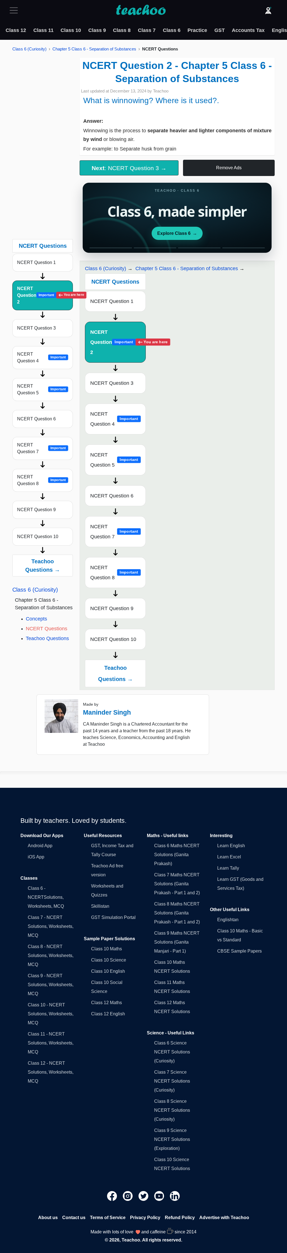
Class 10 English (108, 971)
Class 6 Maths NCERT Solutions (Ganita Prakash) (177, 854)
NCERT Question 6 (36, 418)
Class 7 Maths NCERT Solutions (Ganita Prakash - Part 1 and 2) (177, 883)
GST (219, 30)
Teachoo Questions (47, 638)
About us (48, 1217)
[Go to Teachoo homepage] (140, 10)
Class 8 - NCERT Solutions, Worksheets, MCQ (50, 955)
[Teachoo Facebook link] (112, 1195)
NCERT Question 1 (36, 262)
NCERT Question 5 (41, 389)
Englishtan (228, 919)
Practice (197, 30)
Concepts (36, 619)
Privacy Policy (145, 1217)
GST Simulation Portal (113, 917)
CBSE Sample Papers (239, 951)
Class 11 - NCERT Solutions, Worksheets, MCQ (50, 1043)
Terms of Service (108, 1217)
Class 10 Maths (106, 948)
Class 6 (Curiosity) (29, 49)
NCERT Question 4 (41, 357)
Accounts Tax (248, 30)
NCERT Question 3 (36, 328)
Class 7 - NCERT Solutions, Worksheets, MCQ (50, 926)
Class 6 (171, 30)
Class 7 (147, 30)
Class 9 (97, 30)
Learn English (231, 845)
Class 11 (43, 30)
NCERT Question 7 (41, 448)
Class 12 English (108, 1013)
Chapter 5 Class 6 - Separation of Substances (94, 49)
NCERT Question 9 (36, 509)
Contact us (73, 1217)
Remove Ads (229, 167)
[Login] (268, 10)
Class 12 (16, 30)
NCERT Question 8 (41, 480)
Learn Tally (228, 868)
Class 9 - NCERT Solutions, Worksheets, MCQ (50, 984)
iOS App (36, 856)
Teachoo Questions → (42, 565)
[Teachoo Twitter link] (144, 1195)
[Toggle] (15, 10)
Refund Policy (180, 1217)
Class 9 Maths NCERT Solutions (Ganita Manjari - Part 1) (177, 942)
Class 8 (122, 30)
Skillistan (100, 906)
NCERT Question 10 (37, 536)
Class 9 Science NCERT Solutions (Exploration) (172, 1139)
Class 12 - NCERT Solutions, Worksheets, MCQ (50, 1072)
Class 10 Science (108, 960)
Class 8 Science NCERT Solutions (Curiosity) (172, 1110)
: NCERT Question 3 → (129, 168)
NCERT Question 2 (45, 295)
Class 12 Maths (106, 1002)
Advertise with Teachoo (224, 1217)
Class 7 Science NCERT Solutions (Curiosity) (172, 1081)
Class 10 (71, 30)
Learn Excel (229, 856)
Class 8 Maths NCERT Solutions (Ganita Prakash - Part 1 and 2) (177, 913)
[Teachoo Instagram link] (128, 1195)
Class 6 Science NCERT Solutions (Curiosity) (172, 1052)
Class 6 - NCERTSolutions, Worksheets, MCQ (46, 897)
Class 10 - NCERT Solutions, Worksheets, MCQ (50, 1013)
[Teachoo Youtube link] (159, 1195)
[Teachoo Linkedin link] (175, 1195)
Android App (40, 845)
